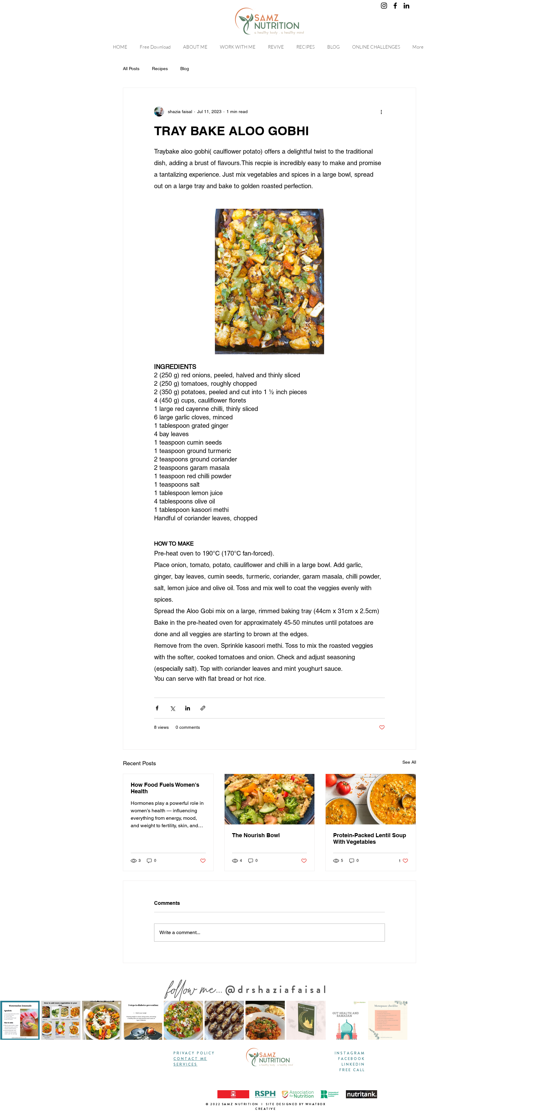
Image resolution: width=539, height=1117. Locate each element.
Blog (184, 68)
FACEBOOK (351, 1059)
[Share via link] (203, 708)
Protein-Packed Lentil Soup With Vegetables (369, 838)
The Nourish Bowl (256, 835)
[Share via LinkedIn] (188, 708)
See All (409, 762)
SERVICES (185, 1064)
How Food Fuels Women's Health (165, 788)
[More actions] (381, 111)
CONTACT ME (190, 1059)
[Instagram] (384, 6)
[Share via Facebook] (157, 708)
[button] (377, 47)
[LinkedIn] (406, 6)
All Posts (131, 68)
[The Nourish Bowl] (270, 799)
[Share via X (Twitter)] (172, 708)
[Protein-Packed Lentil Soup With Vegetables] (371, 799)
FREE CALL (352, 1070)
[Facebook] (395, 6)
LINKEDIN (353, 1064)
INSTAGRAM (350, 1053)
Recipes (160, 68)
